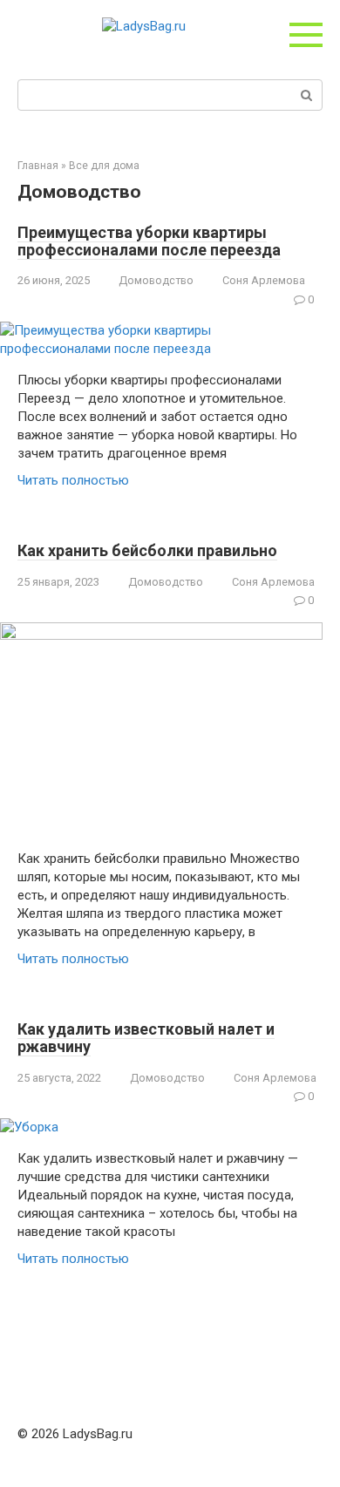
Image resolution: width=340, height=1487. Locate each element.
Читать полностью (73, 480)
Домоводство (156, 280)
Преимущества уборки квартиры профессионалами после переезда (149, 241)
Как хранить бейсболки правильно (147, 550)
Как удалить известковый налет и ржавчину (146, 1038)
